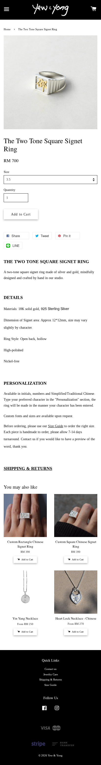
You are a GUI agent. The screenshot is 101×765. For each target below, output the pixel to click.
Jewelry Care (50, 674)
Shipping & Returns (50, 679)
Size (6, 172)
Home (7, 29)
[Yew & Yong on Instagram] (56, 710)
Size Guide (50, 684)
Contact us (50, 668)
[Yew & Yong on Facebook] (44, 710)
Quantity (9, 190)
